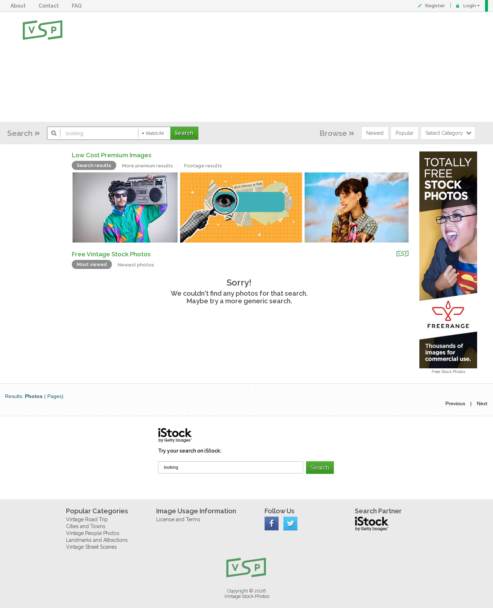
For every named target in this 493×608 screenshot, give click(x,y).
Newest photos (136, 264)
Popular (405, 133)
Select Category (444, 133)
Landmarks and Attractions (97, 540)
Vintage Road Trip (87, 519)
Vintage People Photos (92, 533)
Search (19, 133)
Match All (155, 133)
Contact (50, 6)
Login (469, 5)
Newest (375, 133)
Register (435, 5)
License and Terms (178, 519)
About (19, 6)
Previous (455, 403)
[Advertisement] (270, 66)
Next (482, 403)
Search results (94, 165)
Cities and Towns (85, 526)
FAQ (78, 6)
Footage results (203, 165)
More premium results (147, 165)
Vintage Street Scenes (91, 547)
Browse (333, 133)
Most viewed (92, 264)
